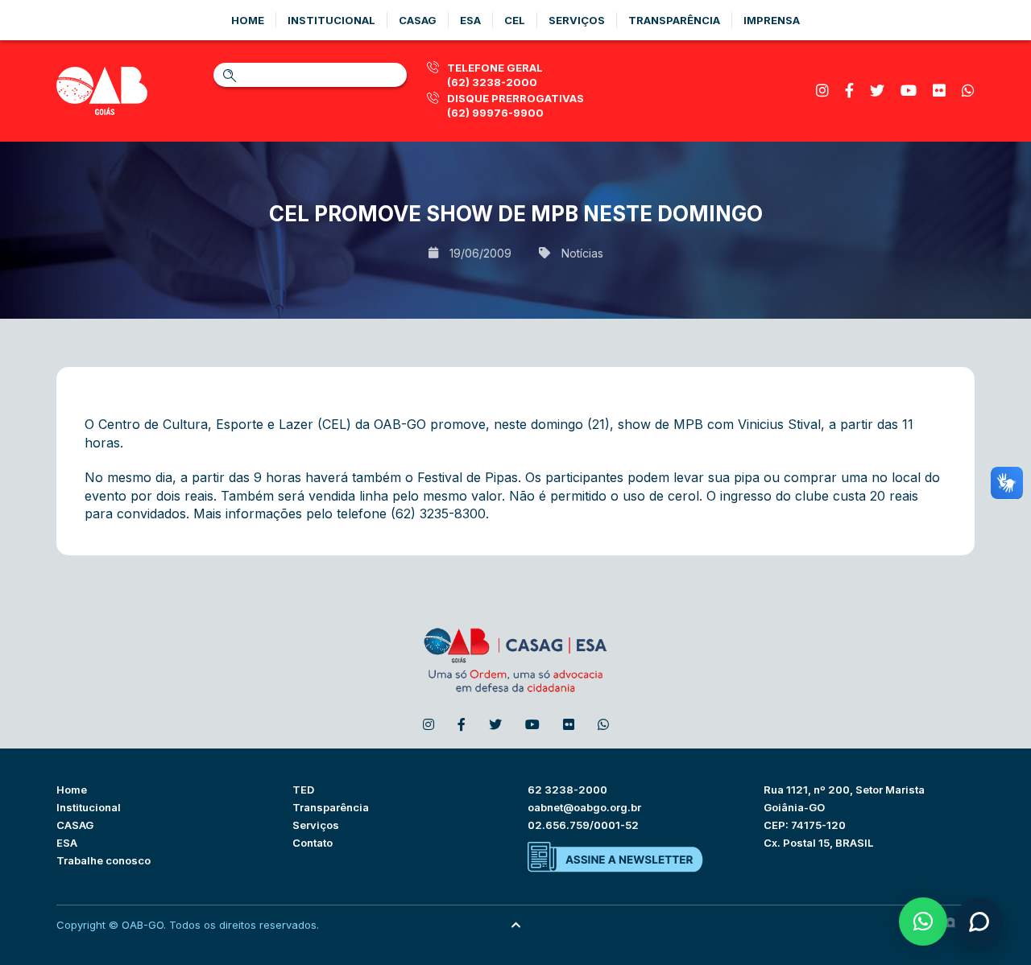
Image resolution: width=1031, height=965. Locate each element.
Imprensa (771, 20)
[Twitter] (877, 90)
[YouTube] (909, 90)
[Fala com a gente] (978, 921)
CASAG (74, 825)
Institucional (331, 20)
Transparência (674, 20)
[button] (923, 921)
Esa (470, 20)
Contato (312, 842)
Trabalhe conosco (103, 860)
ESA (66, 842)
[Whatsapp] (968, 90)
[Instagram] (822, 90)
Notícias (582, 253)
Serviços (577, 20)
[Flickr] (939, 90)
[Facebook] (849, 90)
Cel (514, 20)
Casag (418, 20)
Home (247, 20)
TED (303, 789)
